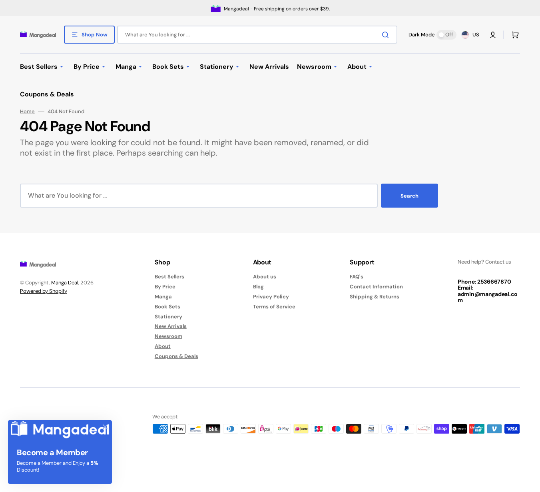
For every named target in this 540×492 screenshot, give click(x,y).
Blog (258, 286)
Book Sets (167, 306)
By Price (165, 286)
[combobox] (257, 35)
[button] (493, 35)
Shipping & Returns (374, 296)
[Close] (105, 427)
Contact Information (376, 286)
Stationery (168, 316)
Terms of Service (274, 306)
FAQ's (356, 277)
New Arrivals (171, 326)
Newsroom (168, 336)
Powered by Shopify (43, 291)
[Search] (387, 35)
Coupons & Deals (176, 356)
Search (409, 195)
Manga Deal (64, 282)
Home (27, 111)
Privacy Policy (271, 296)
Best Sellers (169, 277)
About (163, 346)
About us (264, 277)
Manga (163, 296)
